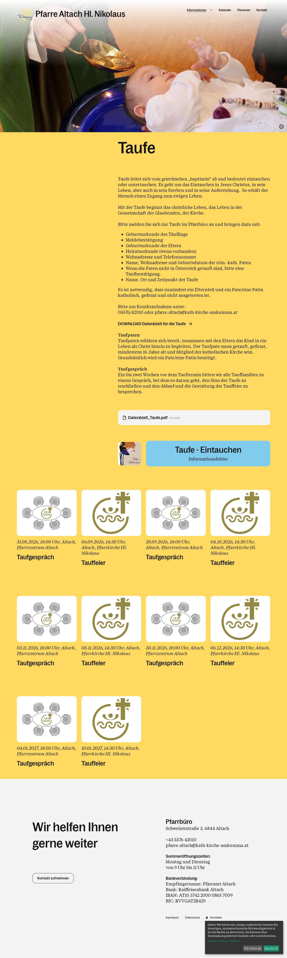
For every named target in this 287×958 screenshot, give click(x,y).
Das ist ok (271, 948)
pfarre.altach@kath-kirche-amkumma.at (196, 312)
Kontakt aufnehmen (53, 878)
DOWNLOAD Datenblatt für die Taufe (152, 323)
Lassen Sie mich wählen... (225, 941)
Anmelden (216, 917)
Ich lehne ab (252, 948)
